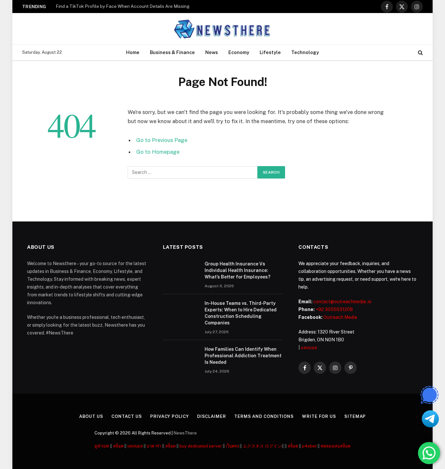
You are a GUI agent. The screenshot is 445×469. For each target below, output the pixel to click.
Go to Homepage (157, 152)
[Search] (420, 52)
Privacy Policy (169, 416)
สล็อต (118, 446)
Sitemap (355, 416)
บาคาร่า (154, 446)
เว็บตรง (232, 446)
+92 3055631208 (334, 309)
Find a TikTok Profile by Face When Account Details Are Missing (123, 6)
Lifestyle (270, 52)
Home (132, 52)
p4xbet (309, 446)
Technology (305, 52)
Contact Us (126, 416)
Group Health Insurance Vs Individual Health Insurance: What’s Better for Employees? (237, 270)
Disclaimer (211, 416)
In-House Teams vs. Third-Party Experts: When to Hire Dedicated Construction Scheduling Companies (241, 313)
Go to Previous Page (161, 140)
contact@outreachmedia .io (342, 301)
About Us (91, 416)
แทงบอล (309, 347)
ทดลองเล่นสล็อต (336, 446)
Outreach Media (340, 317)
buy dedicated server (200, 446)
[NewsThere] (223, 28)
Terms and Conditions (264, 416)
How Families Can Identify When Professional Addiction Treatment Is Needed (243, 356)
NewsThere (185, 433)
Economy (238, 52)
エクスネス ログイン (262, 446)
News (211, 52)
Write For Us (319, 416)
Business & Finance (172, 52)
